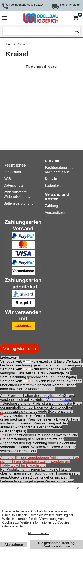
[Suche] (77, 31)
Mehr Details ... (38, 533)
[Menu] (4, 19)
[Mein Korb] (75, 18)
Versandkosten (58, 399)
